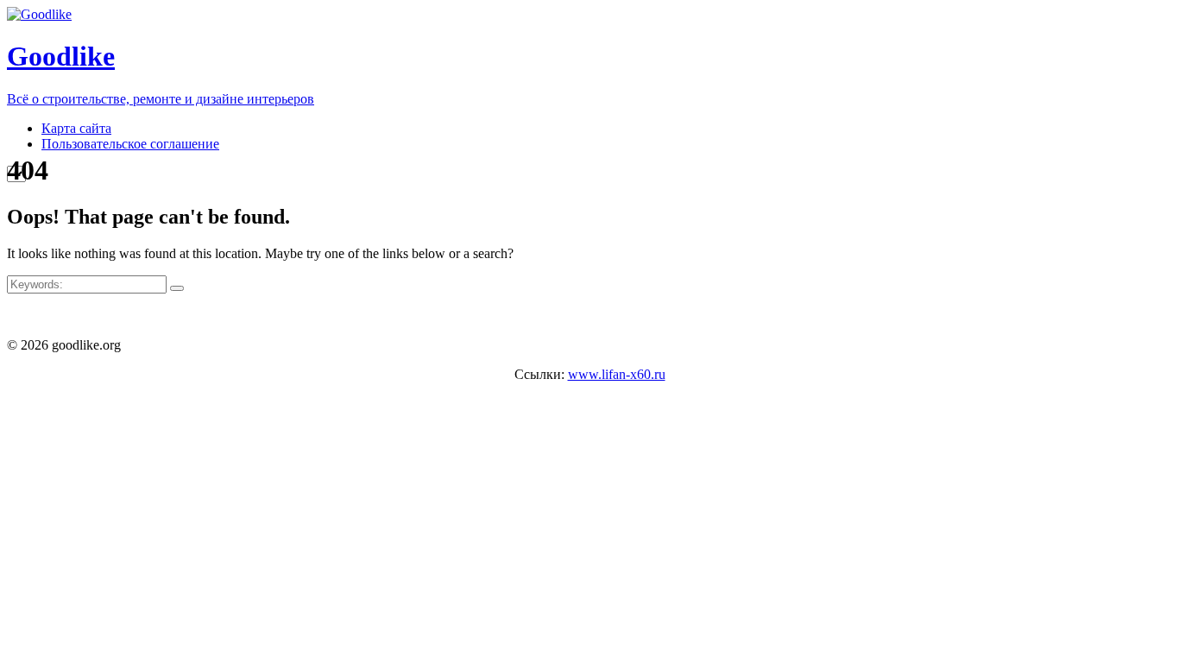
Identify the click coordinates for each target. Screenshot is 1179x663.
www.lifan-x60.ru (616, 374)
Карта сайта (76, 128)
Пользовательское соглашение (130, 143)
